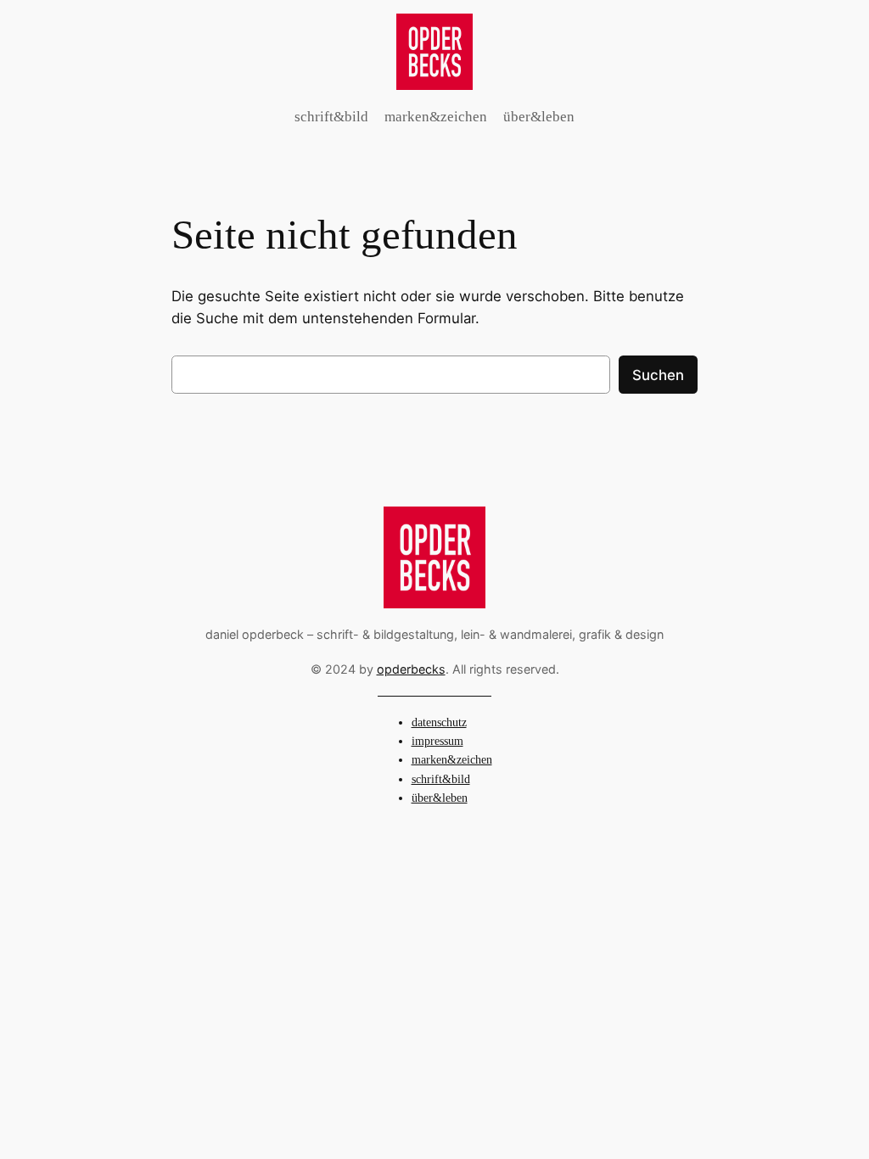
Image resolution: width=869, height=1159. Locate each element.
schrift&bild (441, 779)
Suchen (658, 375)
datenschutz (439, 722)
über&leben (440, 797)
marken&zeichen (452, 759)
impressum (437, 740)
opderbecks (411, 669)
